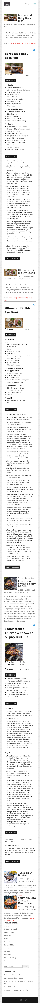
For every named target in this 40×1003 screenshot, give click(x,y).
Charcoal (7, 942)
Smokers (7, 961)
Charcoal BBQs (9, 945)
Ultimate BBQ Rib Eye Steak (26, 271)
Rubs (26, 592)
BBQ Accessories (9, 932)
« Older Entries (9, 921)
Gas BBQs (7, 951)
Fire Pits (6, 948)
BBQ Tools (7, 935)
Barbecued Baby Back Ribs (25, 18)
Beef (15, 279)
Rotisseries (7, 954)
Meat (33, 24)
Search (26, 966)
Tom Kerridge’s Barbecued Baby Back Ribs (22, 43)
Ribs (5, 27)
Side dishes (26, 279)
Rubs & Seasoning (10, 958)
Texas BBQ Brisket (25, 874)
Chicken (16, 592)
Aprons (6, 926)
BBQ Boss (9, 24)
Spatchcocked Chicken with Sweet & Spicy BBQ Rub (27, 582)
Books (6, 939)
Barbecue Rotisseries (11, 929)
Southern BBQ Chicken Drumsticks (27, 900)
